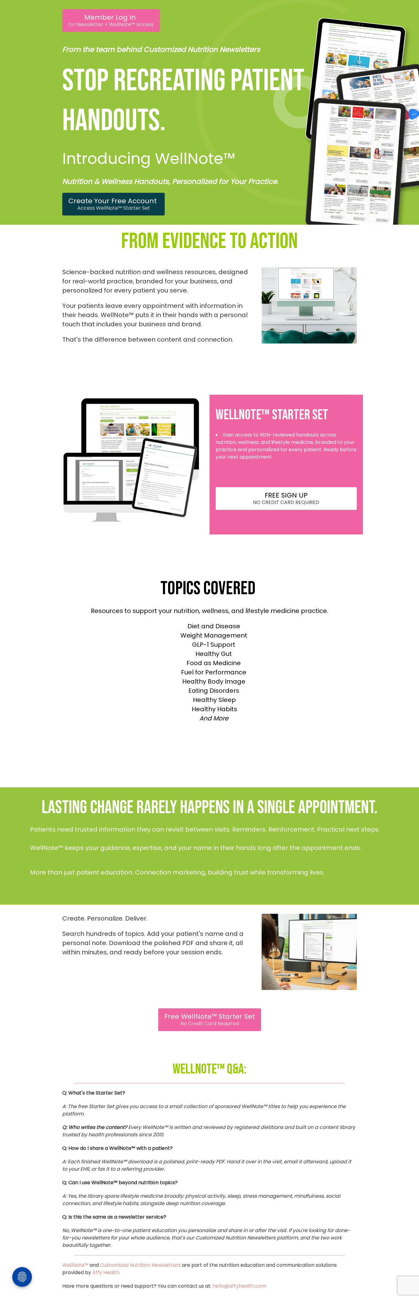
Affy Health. (106, 1272)
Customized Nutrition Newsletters (140, 1265)
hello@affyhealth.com (239, 1285)
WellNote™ (75, 1265)
